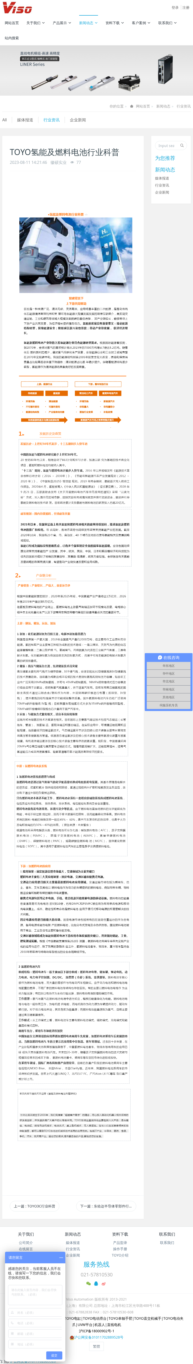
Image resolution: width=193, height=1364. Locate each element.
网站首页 (12, 22)
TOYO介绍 (120, 1255)
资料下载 (113, 22)
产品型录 (120, 1242)
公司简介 (26, 1242)
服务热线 (96, 1264)
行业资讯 (184, 106)
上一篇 (34, 1206)
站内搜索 (12, 37)
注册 (185, 7)
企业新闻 (78, 120)
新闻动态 (86, 22)
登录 (175, 7)
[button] (14, 70)
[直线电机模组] (96, 70)
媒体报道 (25, 120)
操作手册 (120, 1248)
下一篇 (108, 1206)
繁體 (96, 1346)
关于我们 (33, 22)
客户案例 (139, 22)
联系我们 (165, 22)
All (4, 120)
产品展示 (60, 22)
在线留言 (26, 1248)
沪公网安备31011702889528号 (98, 1337)
